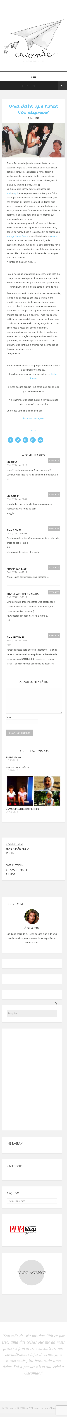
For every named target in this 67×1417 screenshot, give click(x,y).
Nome (9, 717)
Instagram (39, 418)
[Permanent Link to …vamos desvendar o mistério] (33, 805)
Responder (54, 460)
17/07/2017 (12, 770)
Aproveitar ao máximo (18, 767)
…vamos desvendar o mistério (22, 809)
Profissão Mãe (16, 569)
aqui (9, 193)
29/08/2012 (12, 812)
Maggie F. (13, 496)
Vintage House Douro (17, 236)
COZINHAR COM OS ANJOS (23, 594)
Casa (33, 430)
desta (54, 236)
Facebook (28, 418)
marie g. (12, 462)
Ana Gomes (14, 530)
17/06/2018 (12, 760)
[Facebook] (22, 85)
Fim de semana (13, 757)
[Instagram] (33, 85)
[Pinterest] (28, 85)
